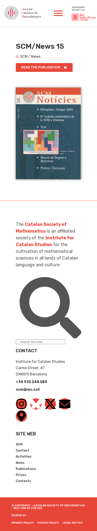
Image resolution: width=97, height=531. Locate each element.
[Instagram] (21, 404)
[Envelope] (64, 404)
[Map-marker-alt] (21, 416)
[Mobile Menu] (58, 13)
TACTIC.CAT (35, 515)
